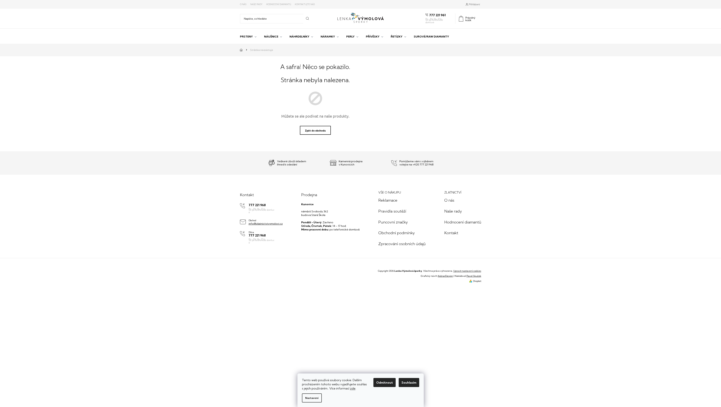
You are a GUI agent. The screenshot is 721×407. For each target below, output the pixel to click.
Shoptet (477, 281)
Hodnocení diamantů (278, 4)
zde (353, 388)
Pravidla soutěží (392, 211)
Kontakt (451, 232)
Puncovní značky (393, 222)
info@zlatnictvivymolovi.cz (266, 223)
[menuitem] (248, 36)
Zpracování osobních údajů (402, 243)
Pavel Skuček (474, 276)
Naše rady (256, 4)
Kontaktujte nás (305, 4)
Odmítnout (384, 382)
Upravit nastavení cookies (467, 270)
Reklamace (387, 200)
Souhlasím (408, 382)
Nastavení (312, 398)
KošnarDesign (445, 276)
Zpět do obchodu (315, 130)
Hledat (307, 18)
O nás (243, 4)
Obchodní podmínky (396, 232)
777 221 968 (257, 205)
